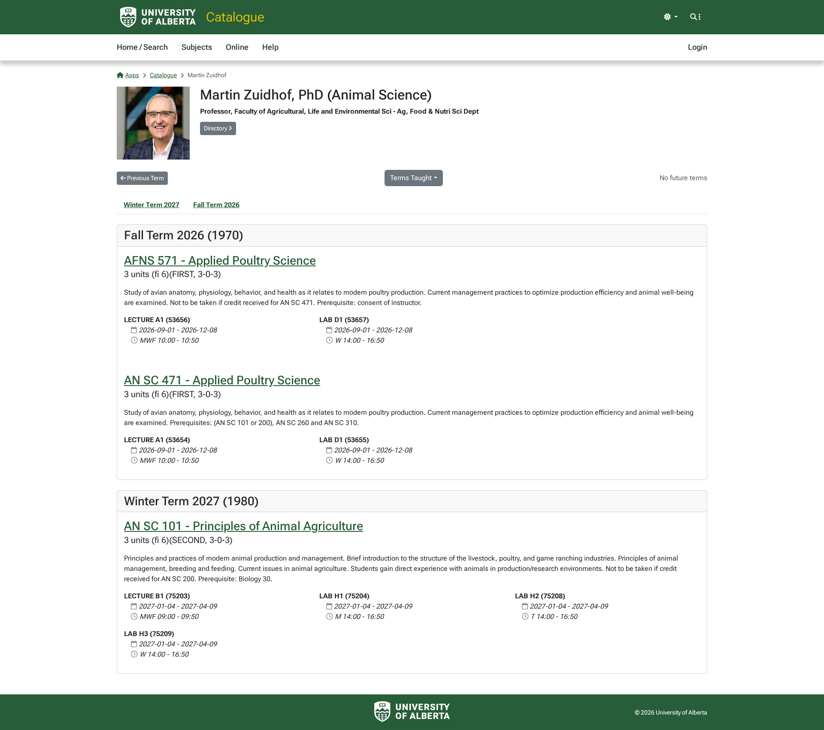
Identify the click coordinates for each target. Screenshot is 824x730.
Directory (216, 128)
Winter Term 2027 (151, 205)
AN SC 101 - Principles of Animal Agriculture (243, 526)
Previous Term (145, 178)
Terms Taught (411, 178)
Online (237, 46)
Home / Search (142, 46)
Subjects (197, 46)
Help (270, 46)
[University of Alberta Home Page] (158, 17)
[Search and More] (695, 17)
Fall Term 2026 (216, 205)
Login (697, 46)
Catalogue (235, 16)
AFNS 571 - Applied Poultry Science (220, 260)
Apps (132, 75)
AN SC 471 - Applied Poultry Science (222, 380)
